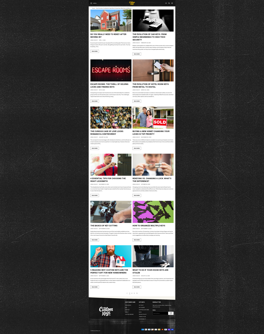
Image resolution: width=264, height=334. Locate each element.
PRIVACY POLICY (143, 314)
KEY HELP (141, 305)
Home (93, 8)
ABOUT (126, 312)
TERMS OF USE (142, 316)
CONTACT (127, 309)
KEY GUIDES (142, 307)
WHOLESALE (128, 305)
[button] (169, 3)
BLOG (140, 312)
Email (154, 310)
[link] (127, 293)
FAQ (126, 307)
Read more (95, 51)
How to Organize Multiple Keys (149, 226)
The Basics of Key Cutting (103, 226)
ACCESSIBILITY (142, 319)
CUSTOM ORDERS (129, 314)
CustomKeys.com (96, 330)
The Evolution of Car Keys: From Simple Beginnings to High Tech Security (150, 37)
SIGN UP (171, 313)
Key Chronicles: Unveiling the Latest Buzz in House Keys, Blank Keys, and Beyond (113, 8)
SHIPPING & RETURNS (144, 309)
